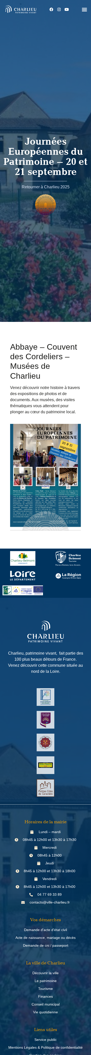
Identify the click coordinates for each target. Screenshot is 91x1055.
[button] (84, 9)
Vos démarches (45, 920)
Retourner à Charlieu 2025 (46, 187)
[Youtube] (67, 9)
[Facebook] (51, 9)
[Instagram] (59, 9)
